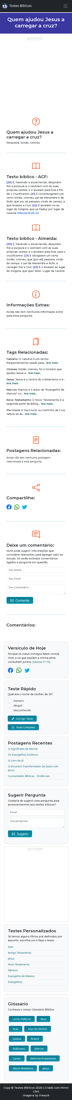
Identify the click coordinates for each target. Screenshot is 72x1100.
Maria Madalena (23, 1068)
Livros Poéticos (22, 1019)
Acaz (15, 1029)
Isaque (17, 1038)
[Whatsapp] (19, 670)
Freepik (44, 1095)
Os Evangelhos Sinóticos (23, 754)
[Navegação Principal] (65, 6)
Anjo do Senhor (37, 1029)
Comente (22, 600)
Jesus (11, 958)
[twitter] (24, 506)
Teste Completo (25, 727)
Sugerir (22, 834)
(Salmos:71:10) (41, 662)
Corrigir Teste (24, 718)
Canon (17, 1058)
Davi (10, 947)
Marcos (39, 1048)
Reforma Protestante (43, 1058)
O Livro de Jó (15, 760)
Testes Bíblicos (20, 5)
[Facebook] (11, 670)
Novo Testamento (18, 964)
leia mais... (52, 362)
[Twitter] (27, 670)
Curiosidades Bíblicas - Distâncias (29, 776)
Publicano (19, 1048)
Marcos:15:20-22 (28, 213)
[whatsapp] (16, 506)
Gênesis (13, 970)
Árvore (35, 1038)
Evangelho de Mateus (21, 976)
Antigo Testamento (19, 952)
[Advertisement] (36, 75)
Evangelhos (15, 982)
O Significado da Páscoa (22, 749)
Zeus (43, 1019)
